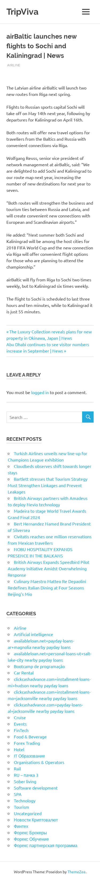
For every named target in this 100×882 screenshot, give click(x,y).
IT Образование (29, 755)
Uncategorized (28, 813)
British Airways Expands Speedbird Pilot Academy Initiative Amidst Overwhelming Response (48, 568)
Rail (17, 768)
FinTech (21, 730)
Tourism (21, 807)
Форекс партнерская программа (45, 845)
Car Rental (24, 672)
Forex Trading (27, 743)
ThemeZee (76, 871)
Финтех (21, 826)
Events (20, 723)
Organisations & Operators (39, 762)
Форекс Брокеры (30, 832)
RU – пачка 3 (26, 775)
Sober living (25, 781)
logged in (40, 392)
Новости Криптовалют (36, 819)
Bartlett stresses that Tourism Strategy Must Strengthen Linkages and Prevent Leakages (47, 485)
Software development (36, 787)
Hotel (19, 749)
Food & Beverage (30, 736)
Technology (24, 800)
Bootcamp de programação (39, 666)
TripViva (22, 12)
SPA (18, 794)
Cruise (20, 717)
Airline (13, 65)
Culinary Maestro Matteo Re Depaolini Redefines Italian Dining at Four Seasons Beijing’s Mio (47, 587)
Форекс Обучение (31, 838)
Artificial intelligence (33, 634)
